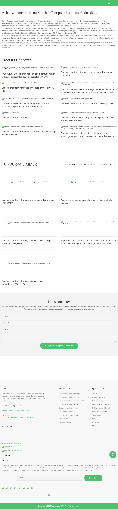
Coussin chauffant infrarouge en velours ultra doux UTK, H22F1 (28, 89)
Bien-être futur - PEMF (72, 164)
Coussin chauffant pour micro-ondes (72, 401)
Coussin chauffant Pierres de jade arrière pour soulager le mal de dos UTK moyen (87, 119)
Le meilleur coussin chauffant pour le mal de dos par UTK (87, 103)
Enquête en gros (98, 401)
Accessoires (63, 419)
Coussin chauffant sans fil (68, 404)
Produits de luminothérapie (69, 415)
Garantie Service (65, 422)
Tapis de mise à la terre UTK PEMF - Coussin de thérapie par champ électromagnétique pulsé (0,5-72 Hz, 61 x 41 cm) (88, 242)
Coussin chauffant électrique (69, 397)
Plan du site (6, 455)
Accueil (94, 394)
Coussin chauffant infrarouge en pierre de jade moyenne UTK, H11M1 (87, 74)
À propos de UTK (98, 397)
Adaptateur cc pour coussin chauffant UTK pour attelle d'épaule (86, 201)
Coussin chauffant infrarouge (69, 394)
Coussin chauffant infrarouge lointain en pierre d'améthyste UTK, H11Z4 (23, 282)
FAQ (94, 419)
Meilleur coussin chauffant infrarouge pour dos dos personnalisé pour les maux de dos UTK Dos (25, 105)
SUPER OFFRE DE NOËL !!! (106, 164)
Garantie (95, 422)
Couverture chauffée (66, 411)
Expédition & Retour (99, 411)
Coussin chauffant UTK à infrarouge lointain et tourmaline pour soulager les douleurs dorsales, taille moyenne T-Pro (87, 91)
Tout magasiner (89, 164)
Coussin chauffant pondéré (69, 408)
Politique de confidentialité (101, 408)
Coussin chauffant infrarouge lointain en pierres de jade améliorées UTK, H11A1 (27, 242)
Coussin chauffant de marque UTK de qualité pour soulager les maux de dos (29, 133)
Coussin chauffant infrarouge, (16, 117)
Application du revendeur (101, 404)
